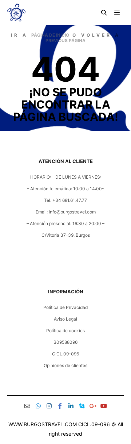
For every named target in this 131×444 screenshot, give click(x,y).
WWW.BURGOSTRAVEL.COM (42, 424)
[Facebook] (60, 406)
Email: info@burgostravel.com (66, 212)
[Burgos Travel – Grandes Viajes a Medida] (16, 12)
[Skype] (82, 406)
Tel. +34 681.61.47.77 (65, 200)
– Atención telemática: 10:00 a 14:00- (65, 188)
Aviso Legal (65, 319)
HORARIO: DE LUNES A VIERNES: (65, 177)
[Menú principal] (117, 12)
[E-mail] (27, 406)
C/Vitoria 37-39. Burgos (65, 235)
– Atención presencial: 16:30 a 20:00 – (65, 223)
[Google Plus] (93, 406)
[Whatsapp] (38, 406)
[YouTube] (103, 406)
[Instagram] (49, 406)
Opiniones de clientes (65, 365)
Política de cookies (65, 330)
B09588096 (65, 342)
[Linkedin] (71, 406)
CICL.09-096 (65, 354)
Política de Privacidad (65, 307)
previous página (65, 40)
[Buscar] (104, 12)
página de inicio (50, 35)
